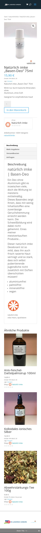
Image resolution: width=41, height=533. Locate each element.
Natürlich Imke (19, 122)
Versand (9, 81)
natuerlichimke (14, 17)
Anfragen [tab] (10, 157)
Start (5, 17)
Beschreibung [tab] (12, 145)
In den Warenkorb (16, 110)
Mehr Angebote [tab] (12, 149)
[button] (33, 26)
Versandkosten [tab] (12, 153)
